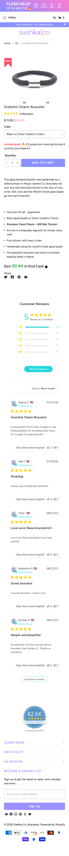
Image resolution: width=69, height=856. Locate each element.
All (16, 43)
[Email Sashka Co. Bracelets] (6, 814)
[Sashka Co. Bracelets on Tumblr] (25, 814)
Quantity (10, 155)
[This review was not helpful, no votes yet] (54, 448)
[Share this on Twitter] (6, 277)
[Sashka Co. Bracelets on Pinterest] (20, 814)
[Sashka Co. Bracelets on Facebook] (11, 814)
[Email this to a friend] (25, 277)
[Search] (54, 18)
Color (7, 126)
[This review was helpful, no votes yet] (48, 499)
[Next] (46, 102)
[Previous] (23, 102)
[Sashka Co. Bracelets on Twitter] (29, 814)
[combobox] (45, 388)
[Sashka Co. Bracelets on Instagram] (15, 814)
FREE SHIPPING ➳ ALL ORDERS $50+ (34, 24)
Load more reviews (34, 679)
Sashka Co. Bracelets (26, 824)
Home (7, 43)
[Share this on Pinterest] (19, 277)
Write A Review (38, 369)
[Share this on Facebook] (12, 277)
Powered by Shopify (52, 824)
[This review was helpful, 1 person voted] (48, 448)
